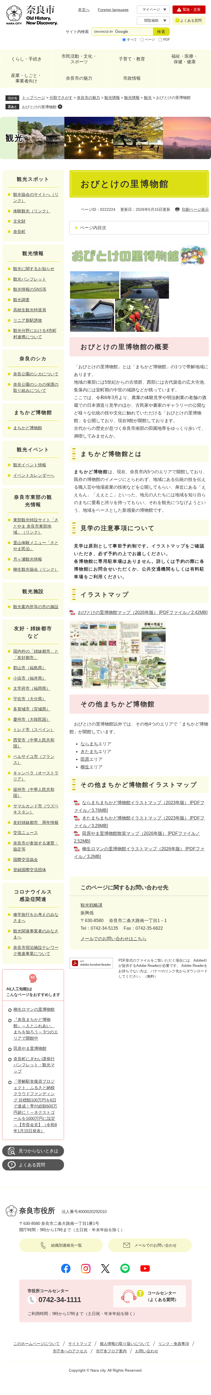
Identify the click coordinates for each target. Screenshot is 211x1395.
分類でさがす (61, 97)
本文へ (84, 9)
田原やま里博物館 (29, 1048)
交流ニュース (25, 832)
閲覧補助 (151, 20)
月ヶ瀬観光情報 (27, 559)
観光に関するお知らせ (33, 268)
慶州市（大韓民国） (31, 719)
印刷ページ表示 (195, 209)
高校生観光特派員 (29, 310)
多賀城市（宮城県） (31, 709)
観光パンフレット (29, 279)
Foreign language (113, 9)
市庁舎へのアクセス (70, 1351)
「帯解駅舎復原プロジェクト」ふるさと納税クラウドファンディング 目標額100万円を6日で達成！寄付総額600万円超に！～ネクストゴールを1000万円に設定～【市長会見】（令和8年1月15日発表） (35, 1106)
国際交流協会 (25, 859)
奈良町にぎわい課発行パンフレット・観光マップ (34, 1064)
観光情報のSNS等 (29, 289)
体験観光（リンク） (31, 211)
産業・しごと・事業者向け (26, 78)
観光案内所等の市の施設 (36, 606)
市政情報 (132, 78)
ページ (150, 39)
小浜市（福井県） (29, 678)
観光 (148, 97)
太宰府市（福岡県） (31, 688)
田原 (84, 759)
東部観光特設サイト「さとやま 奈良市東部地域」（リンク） (36, 526)
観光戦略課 (91, 905)
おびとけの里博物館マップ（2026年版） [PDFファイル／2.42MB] (142, 612)
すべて (132, 39)
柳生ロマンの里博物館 (34, 1009)
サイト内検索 (77, 31)
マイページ (151, 9)
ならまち (89, 743)
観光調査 (21, 299)
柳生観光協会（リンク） (36, 569)
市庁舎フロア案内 (111, 1351)
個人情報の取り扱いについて (125, 1343)
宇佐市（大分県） (29, 698)
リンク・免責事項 (173, 1343)
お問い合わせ (146, 1351)
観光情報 (112, 97)
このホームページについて (36, 1343)
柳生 (84, 767)
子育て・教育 (132, 59)
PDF (166, 39)
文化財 (19, 221)
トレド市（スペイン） (33, 729)
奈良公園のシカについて (36, 374)
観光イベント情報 (29, 465)
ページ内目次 (93, 227)
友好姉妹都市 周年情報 (36, 822)
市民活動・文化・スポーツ (79, 59)
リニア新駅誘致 (27, 320)
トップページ (33, 97)
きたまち (89, 751)
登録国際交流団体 (29, 869)
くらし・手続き (26, 59)
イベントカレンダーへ (33, 475)
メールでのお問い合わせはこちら (113, 938)
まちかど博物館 (27, 427)
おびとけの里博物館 (39, 107)
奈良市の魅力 (79, 78)
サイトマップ (79, 1343)
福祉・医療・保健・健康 (184, 59)
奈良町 (19, 231)
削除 (60, 106)
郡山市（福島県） (29, 667)
